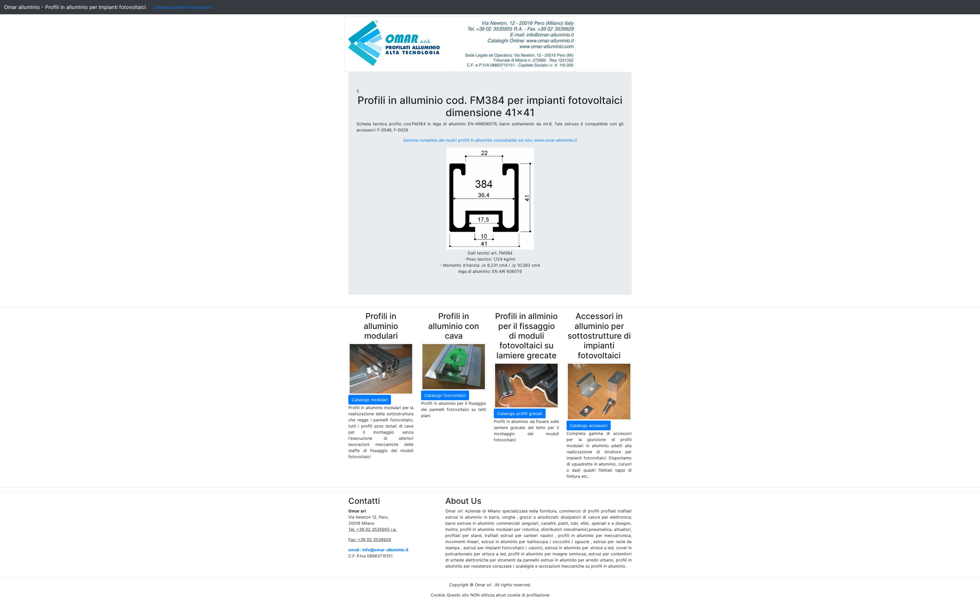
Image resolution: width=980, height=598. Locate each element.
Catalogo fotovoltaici (445, 395)
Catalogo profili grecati (519, 413)
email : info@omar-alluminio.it (378, 549)
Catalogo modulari (370, 399)
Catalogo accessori (588, 425)
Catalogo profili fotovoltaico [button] (182, 7)
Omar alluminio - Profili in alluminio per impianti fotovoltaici (75, 7)
